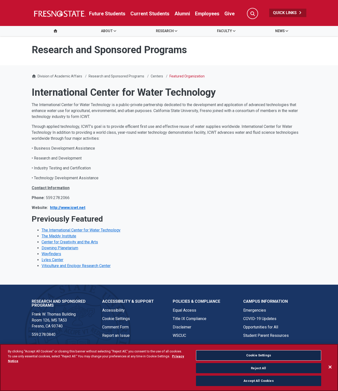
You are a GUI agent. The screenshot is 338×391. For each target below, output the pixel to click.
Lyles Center (52, 259)
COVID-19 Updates (259, 318)
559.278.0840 (43, 334)
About (107, 31)
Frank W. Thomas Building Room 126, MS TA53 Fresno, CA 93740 (54, 320)
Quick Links (285, 12)
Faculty (224, 31)
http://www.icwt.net (67, 207)
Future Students (107, 14)
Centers (157, 76)
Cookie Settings (116, 318)
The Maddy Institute (59, 236)
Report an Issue (116, 335)
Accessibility (113, 310)
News (280, 31)
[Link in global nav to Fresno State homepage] (59, 13)
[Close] (330, 367)
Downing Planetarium (60, 248)
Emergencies (254, 310)
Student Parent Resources (266, 335)
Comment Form (115, 327)
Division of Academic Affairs (60, 76)
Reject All (258, 368)
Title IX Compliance (189, 318)
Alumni (182, 14)
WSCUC (179, 335)
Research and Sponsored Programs (116, 76)
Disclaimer (182, 327)
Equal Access (184, 310)
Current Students (149, 14)
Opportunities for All (260, 327)
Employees (207, 14)
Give (229, 14)
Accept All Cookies (258, 381)
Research (165, 31)
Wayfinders (51, 254)
